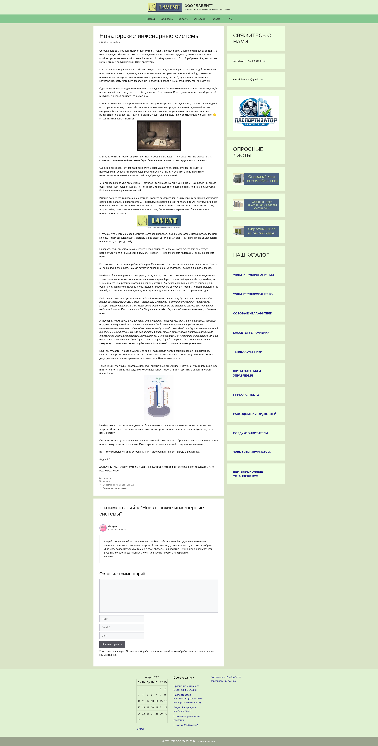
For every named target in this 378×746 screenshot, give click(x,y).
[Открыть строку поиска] (231, 18)
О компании (200, 19)
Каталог (216, 19)
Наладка (107, 481)
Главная (150, 19)
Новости (107, 478)
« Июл (140, 729)
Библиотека (167, 19)
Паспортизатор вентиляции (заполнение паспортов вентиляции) (187, 699)
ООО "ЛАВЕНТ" (198, 6)
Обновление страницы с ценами (118, 485)
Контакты (183, 19)
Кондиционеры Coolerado (115, 488)
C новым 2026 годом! (185, 725)
